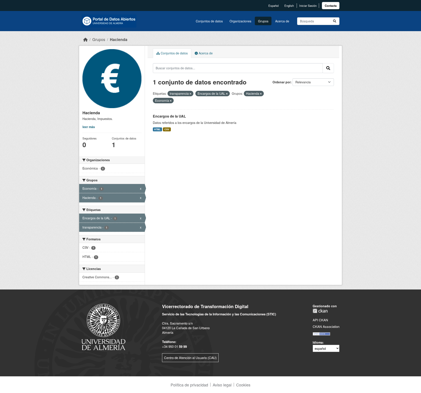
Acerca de (282, 21)
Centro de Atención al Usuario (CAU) (190, 357)
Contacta (331, 6)
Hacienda (118, 39)
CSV (166, 129)
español (273, 6)
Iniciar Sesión (308, 6)
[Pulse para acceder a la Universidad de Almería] (103, 326)
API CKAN (320, 320)
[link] (330, 5)
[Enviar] (334, 21)
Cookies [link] (243, 385)
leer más (88, 127)
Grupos (263, 21)
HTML (157, 129)
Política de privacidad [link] (189, 385)
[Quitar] (190, 93)
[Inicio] (85, 39)
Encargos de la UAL (169, 116)
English (289, 6)
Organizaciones (240, 21)
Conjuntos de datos (209, 21)
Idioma (318, 342)
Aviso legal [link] (222, 385)
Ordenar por (282, 82)
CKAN (320, 311)
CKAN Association (326, 326)
